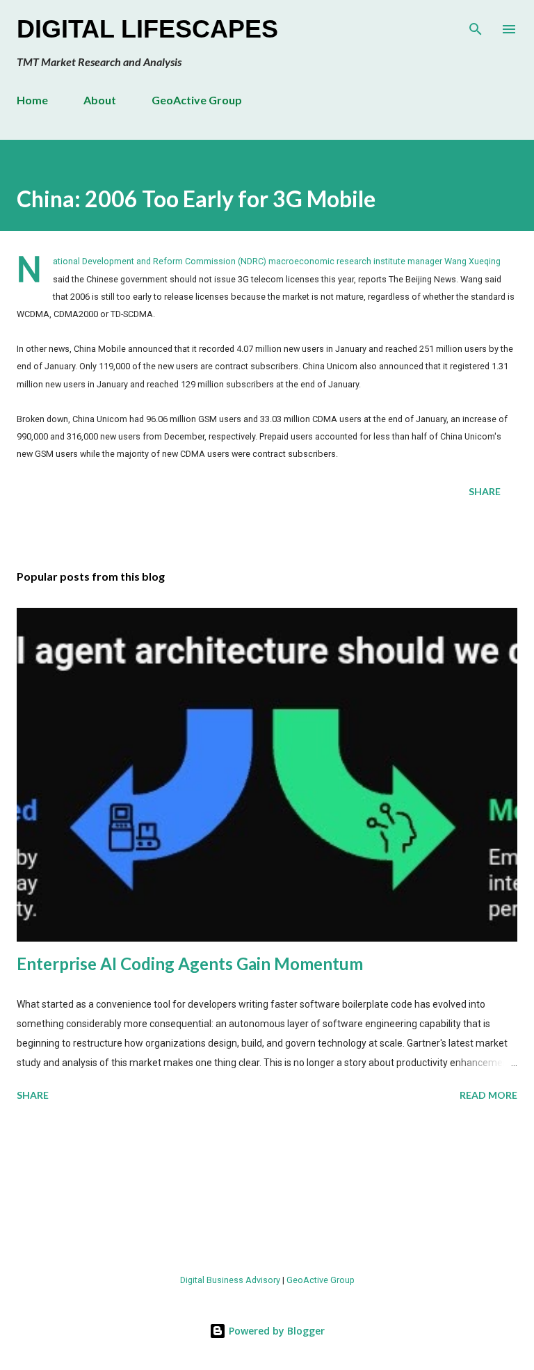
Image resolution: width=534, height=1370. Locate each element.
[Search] (475, 25)
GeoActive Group (197, 99)
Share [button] (485, 491)
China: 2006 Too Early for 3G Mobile (196, 198)
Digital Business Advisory (230, 1280)
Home (32, 99)
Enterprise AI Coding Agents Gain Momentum (190, 963)
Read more (488, 1095)
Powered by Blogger (275, 1330)
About (99, 99)
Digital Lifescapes (147, 29)
